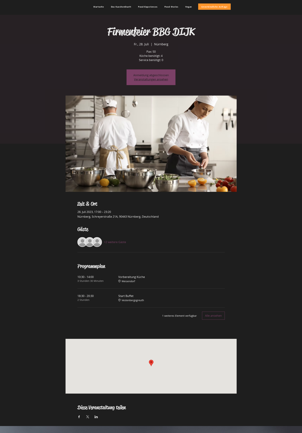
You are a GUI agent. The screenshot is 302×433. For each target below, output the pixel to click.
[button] (121, 6)
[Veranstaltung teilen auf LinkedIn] (96, 416)
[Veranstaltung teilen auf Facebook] (79, 416)
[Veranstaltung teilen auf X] (87, 416)
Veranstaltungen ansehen (151, 79)
